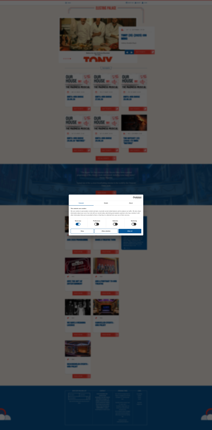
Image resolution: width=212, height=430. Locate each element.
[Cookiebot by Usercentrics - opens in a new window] (134, 197)
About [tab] (131, 203)
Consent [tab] (81, 203)
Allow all (129, 231)
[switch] (96, 224)
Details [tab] (106, 203)
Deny (82, 231)
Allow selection (106, 231)
